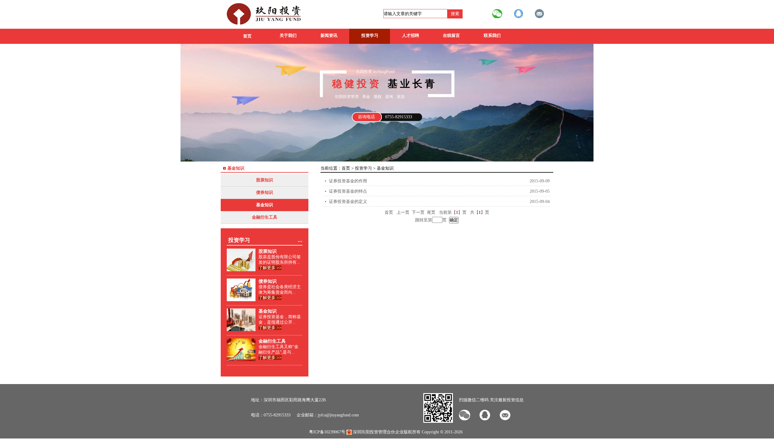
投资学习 (369, 35)
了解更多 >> (270, 268)
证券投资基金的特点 (348, 191)
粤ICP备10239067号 (327, 432)
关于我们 (288, 35)
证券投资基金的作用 (348, 181)
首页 (247, 36)
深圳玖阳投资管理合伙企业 (378, 432)
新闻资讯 (328, 35)
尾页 (432, 212)
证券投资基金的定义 (348, 201)
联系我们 (492, 35)
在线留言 (451, 35)
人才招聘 (410, 35)
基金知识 (264, 205)
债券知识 (264, 192)
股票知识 (264, 180)
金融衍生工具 (264, 217)
